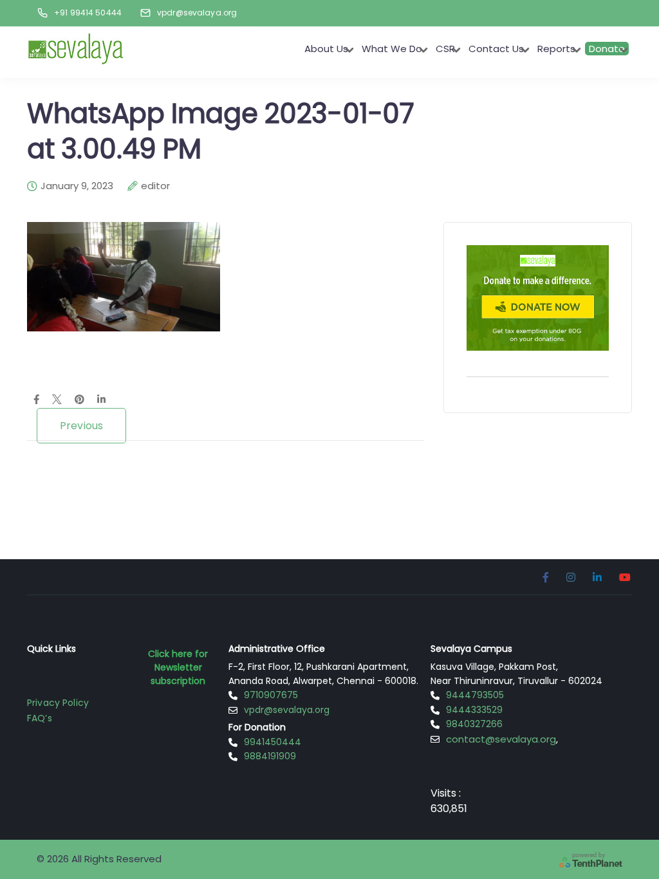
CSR (445, 48)
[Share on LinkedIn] (101, 400)
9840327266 (474, 723)
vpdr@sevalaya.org (287, 709)
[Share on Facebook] (36, 400)
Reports (556, 48)
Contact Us (496, 48)
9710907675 (271, 695)
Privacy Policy (58, 702)
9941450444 (272, 742)
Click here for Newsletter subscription (178, 667)
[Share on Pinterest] (79, 400)
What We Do (392, 48)
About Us (326, 48)
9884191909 (270, 756)
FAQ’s (39, 718)
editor (155, 186)
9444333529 (474, 709)
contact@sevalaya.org (501, 739)
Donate (607, 48)
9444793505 (475, 695)
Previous (81, 425)
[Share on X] (57, 400)
